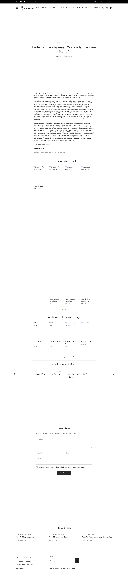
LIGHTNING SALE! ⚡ (82, 8)
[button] (44, 168)
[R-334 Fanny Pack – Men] (56, 331)
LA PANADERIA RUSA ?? (66, 8)
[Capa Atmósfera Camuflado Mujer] (56, 231)
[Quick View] (44, 172)
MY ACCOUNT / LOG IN (23, 561)
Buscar (51, 557)
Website (38, 459)
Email (68, 453)
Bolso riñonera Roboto (87, 342)
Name (39, 453)
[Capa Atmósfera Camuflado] (72, 231)
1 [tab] (62, 309)
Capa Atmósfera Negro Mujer (38, 187)
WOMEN (44, 8)
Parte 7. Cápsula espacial (25, 537)
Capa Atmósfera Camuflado (70, 300)
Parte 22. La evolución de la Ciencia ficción (62, 569)
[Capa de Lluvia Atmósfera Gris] (88, 231)
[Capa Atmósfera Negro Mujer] (40, 175)
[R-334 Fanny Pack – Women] (72, 331)
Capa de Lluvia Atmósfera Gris (85, 300)
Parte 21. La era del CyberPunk (60, 537)
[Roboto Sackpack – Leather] (40, 331)
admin (57, 56)
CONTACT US (95, 8)
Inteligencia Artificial (64, 42)
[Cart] (111, 8)
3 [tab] (65, 309)
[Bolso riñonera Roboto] (88, 331)
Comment (40, 439)
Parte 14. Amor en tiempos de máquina (97, 537)
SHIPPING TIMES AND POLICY (25, 565)
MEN (37, 8)
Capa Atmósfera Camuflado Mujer (54, 300)
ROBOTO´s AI (53, 8)
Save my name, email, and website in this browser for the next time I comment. (62, 467)
